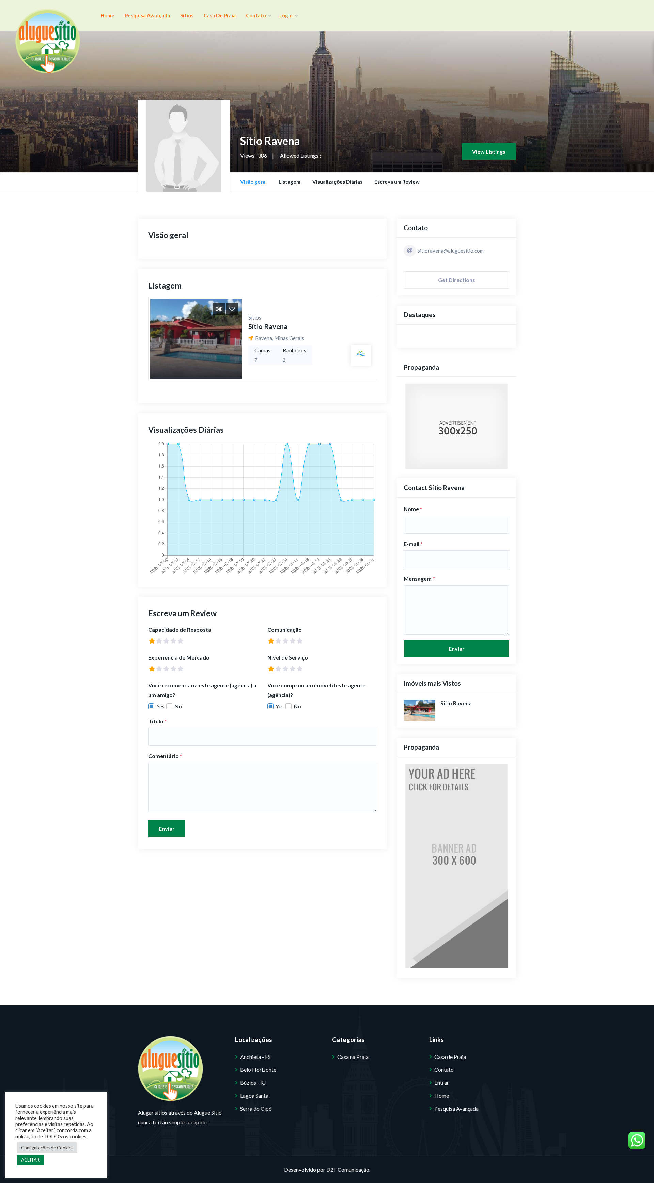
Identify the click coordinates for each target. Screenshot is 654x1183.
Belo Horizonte (258, 1069)
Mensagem (419, 578)
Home (107, 15)
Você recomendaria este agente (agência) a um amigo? (202, 690)
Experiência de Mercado (178, 657)
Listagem (289, 182)
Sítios (186, 15)
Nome (413, 509)
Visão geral (253, 182)
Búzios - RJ (253, 1082)
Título (157, 721)
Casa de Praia (220, 15)
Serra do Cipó (256, 1108)
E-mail (413, 544)
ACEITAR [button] (30, 1160)
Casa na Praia (353, 1056)
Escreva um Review (397, 182)
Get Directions (456, 280)
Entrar (441, 1082)
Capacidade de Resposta (179, 629)
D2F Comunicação (347, 1169)
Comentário (165, 756)
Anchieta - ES (255, 1056)
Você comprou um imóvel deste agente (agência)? (316, 690)
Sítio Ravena (267, 326)
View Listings (488, 151)
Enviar (167, 828)
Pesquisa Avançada (147, 15)
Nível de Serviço (287, 657)
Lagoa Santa (254, 1095)
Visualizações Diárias (337, 182)
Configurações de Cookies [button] (47, 1147)
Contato (256, 15)
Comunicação (284, 629)
